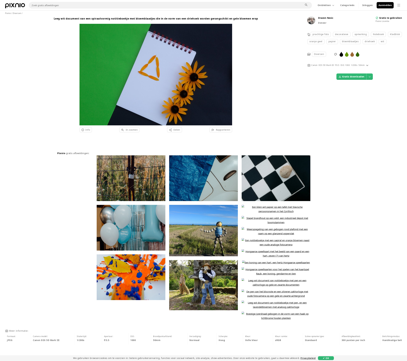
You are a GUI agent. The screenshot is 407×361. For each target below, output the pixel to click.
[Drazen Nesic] (311, 23)
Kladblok (395, 34)
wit (382, 41)
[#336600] (357, 54)
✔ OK (326, 358)
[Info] (367, 65)
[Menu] (399, 5)
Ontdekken (324, 5)
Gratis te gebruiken (390, 17)
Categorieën (347, 5)
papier (332, 41)
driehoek (370, 41)
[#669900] (347, 54)
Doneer (322, 22)
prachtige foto (321, 34)
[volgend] (228, 70)
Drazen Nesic (325, 17)
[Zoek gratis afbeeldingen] (306, 5)
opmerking (361, 34)
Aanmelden (385, 5)
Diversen (319, 54)
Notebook (378, 34)
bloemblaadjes (350, 41)
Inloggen (367, 5)
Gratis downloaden (353, 76)
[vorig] (83, 70)
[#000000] (341, 54)
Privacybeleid (308, 358)
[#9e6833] (352, 54)
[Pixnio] (15, 6)
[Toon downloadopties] (369, 76)
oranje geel (315, 41)
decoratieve (341, 34)
